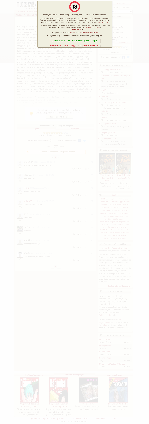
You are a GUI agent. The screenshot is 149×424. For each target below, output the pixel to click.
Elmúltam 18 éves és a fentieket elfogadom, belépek (74, 41)
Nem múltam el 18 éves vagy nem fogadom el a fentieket (74, 46)
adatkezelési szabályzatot (89, 33)
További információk (92, 27)
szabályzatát (70, 33)
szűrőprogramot (102, 22)
